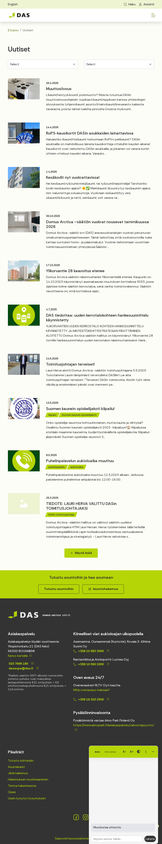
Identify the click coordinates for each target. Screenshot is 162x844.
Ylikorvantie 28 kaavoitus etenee (75, 270)
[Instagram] (86, 817)
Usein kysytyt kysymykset (27, 798)
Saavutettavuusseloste (72, 838)
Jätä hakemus (18, 773)
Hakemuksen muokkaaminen (28, 779)
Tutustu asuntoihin (58, 589)
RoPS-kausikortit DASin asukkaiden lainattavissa (90, 133)
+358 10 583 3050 (91, 651)
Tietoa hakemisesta (22, 786)
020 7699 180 (18, 664)
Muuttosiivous (59, 88)
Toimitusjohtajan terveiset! (70, 364)
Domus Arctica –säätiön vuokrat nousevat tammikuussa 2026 (97, 224)
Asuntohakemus (105, 589)
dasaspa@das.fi (20, 668)
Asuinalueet (16, 767)
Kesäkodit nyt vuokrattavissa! (73, 177)
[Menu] (153, 15)
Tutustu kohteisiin (21, 760)
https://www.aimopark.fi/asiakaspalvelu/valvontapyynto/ (113, 725)
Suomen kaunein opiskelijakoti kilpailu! (80, 408)
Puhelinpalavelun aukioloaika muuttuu (80, 460)
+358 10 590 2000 (91, 664)
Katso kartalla (18, 656)
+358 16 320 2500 (91, 699)
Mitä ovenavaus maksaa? (91, 690)
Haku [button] (132, 4)
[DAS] (19, 15)
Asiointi (148, 4)
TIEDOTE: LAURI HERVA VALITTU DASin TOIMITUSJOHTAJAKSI (81, 506)
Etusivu (13, 30)
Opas (12, 792)
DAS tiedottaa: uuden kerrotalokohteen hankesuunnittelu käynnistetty (97, 317)
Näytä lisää (83, 553)
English (13, 4)
